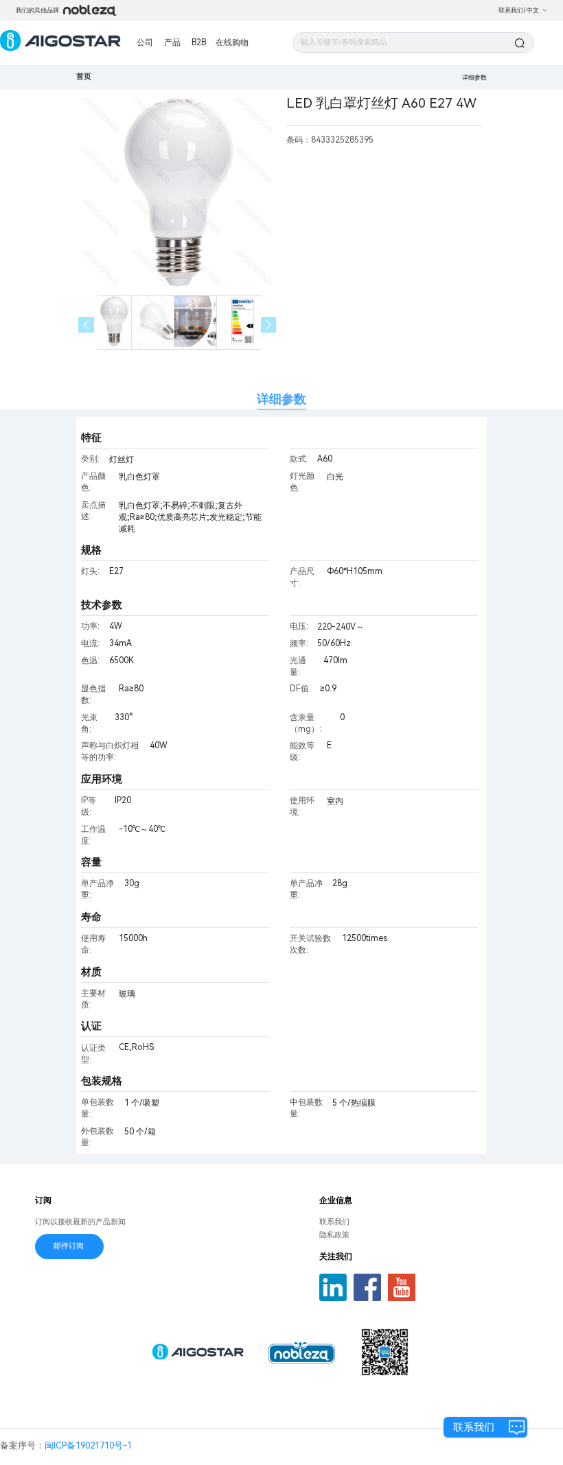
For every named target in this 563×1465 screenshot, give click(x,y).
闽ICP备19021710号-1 (88, 1445)
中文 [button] (533, 10)
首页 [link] (83, 76)
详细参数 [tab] (281, 399)
